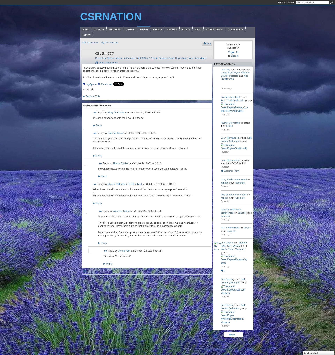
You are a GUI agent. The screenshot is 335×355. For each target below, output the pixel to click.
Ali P (223, 227)
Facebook (106, 84)
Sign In (290, 2)
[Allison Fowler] (87, 61)
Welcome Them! (231, 171)
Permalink (95, 112)
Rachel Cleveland (230, 97)
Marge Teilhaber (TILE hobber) (125, 183)
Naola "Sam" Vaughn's (233, 249)
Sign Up (281, 2)
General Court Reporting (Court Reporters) (182, 58)
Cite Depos (227, 242)
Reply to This (91, 96)
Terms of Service (245, 349)
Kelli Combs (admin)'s (233, 100)
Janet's (224, 182)
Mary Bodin (227, 179)
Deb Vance (227, 194)
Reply (97, 125)
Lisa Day (225, 69)
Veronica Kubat (121, 211)
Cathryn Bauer (116, 133)
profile (229, 125)
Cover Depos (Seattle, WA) (234, 148)
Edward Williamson (231, 209)
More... (233, 334)
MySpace (91, 84)
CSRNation (111, 16)
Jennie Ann (124, 250)
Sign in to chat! (311, 353)
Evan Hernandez (230, 137)
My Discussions (109, 42)
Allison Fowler (114, 58)
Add (209, 43)
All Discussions (90, 42)
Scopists (240, 182)
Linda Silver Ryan (230, 72)
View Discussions (108, 62)
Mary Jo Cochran (117, 112)
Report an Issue (224, 349)
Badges (207, 349)
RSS (84, 271)
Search (331, 2)
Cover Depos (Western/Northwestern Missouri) (232, 319)
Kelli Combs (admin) (114, 349)
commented (240, 179)
